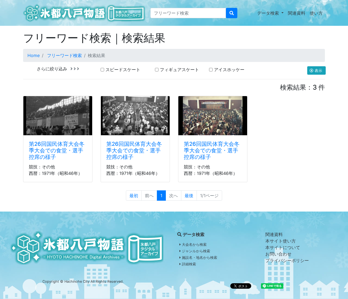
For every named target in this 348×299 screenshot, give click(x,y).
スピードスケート (122, 69)
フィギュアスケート (179, 69)
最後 (189, 195)
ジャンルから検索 (195, 251)
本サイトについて (282, 247)
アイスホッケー (229, 69)
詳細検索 (188, 264)
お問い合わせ (278, 254)
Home (33, 55)
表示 (318, 70)
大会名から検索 (194, 245)
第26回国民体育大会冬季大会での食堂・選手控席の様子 (57, 150)
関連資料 (296, 13)
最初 (133, 195)
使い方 (316, 13)
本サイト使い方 (280, 241)
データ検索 (268, 13)
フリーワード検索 (64, 55)
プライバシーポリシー (287, 260)
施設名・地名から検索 (199, 258)
